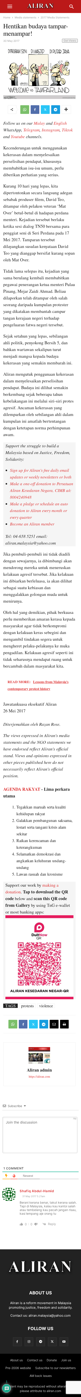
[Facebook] (35, 109)
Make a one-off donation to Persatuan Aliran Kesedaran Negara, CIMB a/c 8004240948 (41, 490)
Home (6, 17)
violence (46, 1006)
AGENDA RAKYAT (21, 789)
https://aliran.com (39, 1076)
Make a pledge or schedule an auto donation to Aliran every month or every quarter (39, 510)
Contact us (34, 1360)
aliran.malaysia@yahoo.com (50, 1315)
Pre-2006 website (18, 1368)
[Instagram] (29, 1342)
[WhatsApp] (24, 109)
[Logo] (40, 1280)
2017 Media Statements (55, 17)
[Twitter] (45, 109)
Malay (39, 123)
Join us (66, 1360)
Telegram (31, 130)
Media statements (25, 17)
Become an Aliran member (32, 524)
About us (16, 1360)
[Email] (54, 1024)
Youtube (18, 136)
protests (27, 1006)
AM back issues (41, 1376)
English (60, 123)
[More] (66, 109)
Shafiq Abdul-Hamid (37, 1191)
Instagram (51, 130)
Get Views (70, 40)
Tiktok (67, 130)
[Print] (64, 1024)
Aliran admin (39, 1070)
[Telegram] (55, 109)
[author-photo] (39, 1063)
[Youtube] (64, 1342)
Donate (52, 1360)
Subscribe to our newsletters (55, 1368)
